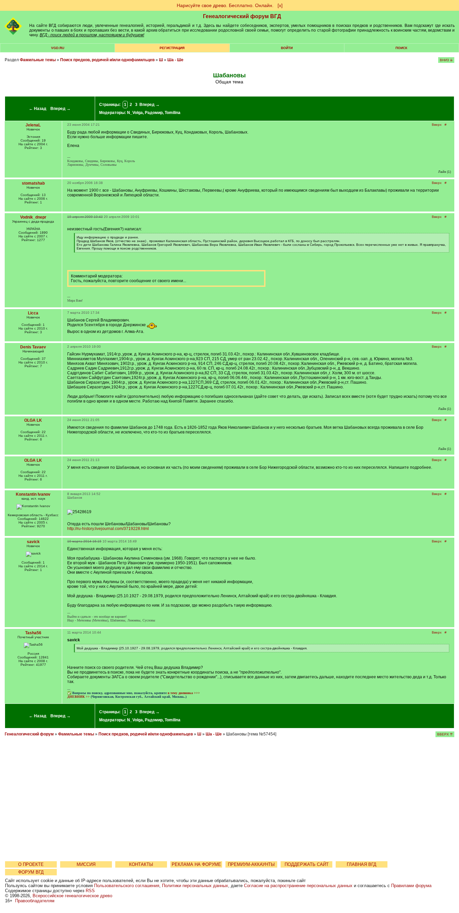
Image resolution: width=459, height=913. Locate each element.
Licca (33, 313)
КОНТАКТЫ (141, 864)
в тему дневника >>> (184, 693)
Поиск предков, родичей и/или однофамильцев (107, 60)
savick (33, 541)
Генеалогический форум (29, 734)
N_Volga (135, 112)
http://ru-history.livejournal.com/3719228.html (108, 528)
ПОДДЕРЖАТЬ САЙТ (307, 864)
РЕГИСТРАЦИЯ (172, 48)
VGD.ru (57, 48)
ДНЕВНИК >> (78, 696)
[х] (280, 5)
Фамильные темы (38, 60)
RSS (90, 890)
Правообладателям (34, 900)
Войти (287, 48)
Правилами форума (411, 885)
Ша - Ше (175, 60)
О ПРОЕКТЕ (31, 864)
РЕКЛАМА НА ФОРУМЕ (196, 864)
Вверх (437, 124)
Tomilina (172, 112)
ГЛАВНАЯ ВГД (361, 864)
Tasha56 (33, 633)
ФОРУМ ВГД (31, 872)
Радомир (154, 112)
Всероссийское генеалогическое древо (72, 895)
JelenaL (33, 125)
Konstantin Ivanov (33, 494)
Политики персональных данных (195, 885)
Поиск (401, 48)
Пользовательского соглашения (126, 885)
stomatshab (33, 183)
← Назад (37, 108)
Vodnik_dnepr (33, 217)
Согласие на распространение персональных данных (298, 885)
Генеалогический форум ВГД (242, 16)
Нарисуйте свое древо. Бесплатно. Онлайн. (225, 5)
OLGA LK (33, 420)
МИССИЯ (86, 864)
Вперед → (60, 108)
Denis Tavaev (33, 347)
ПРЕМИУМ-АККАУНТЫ (251, 864)
